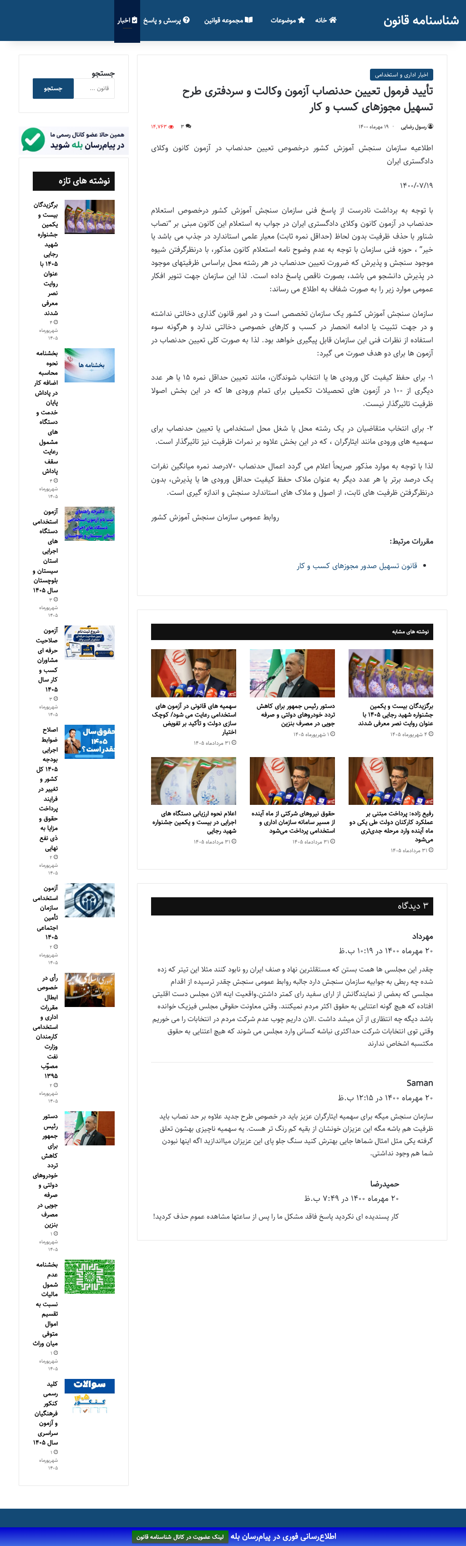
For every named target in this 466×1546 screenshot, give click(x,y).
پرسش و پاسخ (163, 20)
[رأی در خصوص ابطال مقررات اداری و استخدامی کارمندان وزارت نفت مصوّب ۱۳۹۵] (90, 990)
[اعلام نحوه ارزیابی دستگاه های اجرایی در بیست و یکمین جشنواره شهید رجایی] (193, 781)
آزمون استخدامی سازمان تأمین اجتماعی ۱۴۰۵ (45, 912)
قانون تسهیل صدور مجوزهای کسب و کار (357, 566)
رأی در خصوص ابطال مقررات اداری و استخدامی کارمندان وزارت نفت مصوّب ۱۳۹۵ (45, 1027)
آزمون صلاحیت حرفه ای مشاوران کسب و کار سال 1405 (47, 660)
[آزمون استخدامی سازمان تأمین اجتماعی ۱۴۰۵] (90, 900)
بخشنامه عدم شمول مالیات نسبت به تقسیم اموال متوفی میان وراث (45, 1304)
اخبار (124, 20)
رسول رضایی (413, 126)
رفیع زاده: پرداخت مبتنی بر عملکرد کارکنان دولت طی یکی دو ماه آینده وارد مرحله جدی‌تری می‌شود (391, 826)
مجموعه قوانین (224, 20)
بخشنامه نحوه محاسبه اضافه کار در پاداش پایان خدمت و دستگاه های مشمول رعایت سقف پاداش (46, 412)
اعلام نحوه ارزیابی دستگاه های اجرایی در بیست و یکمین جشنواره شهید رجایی (194, 822)
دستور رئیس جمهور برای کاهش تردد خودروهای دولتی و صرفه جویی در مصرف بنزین (296, 714)
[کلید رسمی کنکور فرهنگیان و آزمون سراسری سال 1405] (90, 1396)
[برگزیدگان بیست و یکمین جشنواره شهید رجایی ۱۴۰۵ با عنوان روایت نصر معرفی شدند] (391, 673)
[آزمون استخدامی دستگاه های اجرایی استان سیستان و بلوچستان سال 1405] (90, 524)
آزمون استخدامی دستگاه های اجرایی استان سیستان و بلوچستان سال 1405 (45, 551)
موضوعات (284, 20)
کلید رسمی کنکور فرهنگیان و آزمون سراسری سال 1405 (45, 1413)
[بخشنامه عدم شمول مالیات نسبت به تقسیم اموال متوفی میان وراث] (90, 1277)
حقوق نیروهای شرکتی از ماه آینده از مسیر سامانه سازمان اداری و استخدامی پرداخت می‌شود (293, 822)
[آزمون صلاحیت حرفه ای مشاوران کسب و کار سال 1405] (90, 643)
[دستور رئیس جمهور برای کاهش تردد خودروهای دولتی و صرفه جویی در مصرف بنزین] (292, 673)
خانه (322, 20)
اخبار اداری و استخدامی (401, 74)
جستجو (103, 73)
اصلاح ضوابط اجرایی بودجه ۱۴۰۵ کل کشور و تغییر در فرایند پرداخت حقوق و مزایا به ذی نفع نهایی (47, 789)
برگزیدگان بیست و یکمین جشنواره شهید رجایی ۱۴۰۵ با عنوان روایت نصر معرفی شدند (395, 714)
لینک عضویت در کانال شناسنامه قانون (180, 1536)
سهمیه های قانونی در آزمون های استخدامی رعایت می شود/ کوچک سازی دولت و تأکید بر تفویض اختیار (194, 719)
